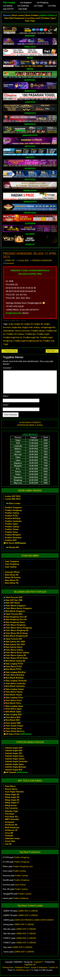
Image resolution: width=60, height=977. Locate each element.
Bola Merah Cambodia (15, 686)
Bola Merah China (13, 703)
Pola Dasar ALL (11, 817)
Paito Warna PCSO (14, 666)
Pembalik (9, 836)
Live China (52, 6)
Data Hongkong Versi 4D (16, 617)
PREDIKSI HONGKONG (42, 260)
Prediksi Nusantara (13, 538)
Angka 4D (38, 324)
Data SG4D (23, 9)
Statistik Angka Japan (14, 764)
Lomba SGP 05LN (12, 496)
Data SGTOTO (8, 9)
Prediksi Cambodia (13, 521)
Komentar (7, 368)
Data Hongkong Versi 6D (16, 619)
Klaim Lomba (14, 503)
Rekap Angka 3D (12, 797)
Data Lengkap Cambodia (16, 681)
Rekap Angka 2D (12, 794)
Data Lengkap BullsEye (16, 672)
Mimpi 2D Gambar (13, 577)
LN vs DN (9, 833)
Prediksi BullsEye (12, 518)
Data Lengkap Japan (14, 706)
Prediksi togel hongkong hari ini (27, 341)
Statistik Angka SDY (13, 753)
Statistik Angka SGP (13, 748)
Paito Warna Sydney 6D (16, 655)
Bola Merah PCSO (13, 669)
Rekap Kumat (10, 805)
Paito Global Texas (14, 728)
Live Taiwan (38, 6)
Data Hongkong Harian (15, 622)
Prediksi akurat (38, 330)
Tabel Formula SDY (14, 639)
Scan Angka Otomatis (14, 792)
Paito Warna (10, 786)
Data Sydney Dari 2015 (15, 644)
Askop (37, 327)
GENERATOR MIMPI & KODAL (30, 425)
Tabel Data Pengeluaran (14, 18)
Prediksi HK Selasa (15, 334)
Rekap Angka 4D (12, 800)
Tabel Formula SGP (14, 597)
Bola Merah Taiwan (14, 695)
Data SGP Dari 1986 (14, 600)
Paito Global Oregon (14, 726)
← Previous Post (9, 351)
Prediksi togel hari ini (12, 337)
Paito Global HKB (13, 723)
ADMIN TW (10, 260)
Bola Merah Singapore (15, 611)
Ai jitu (11, 324)
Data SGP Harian (13, 603)
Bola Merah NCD (13, 720)
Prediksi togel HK (31, 337)
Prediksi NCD (10, 540)
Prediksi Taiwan (12, 529)
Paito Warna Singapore (16, 606)
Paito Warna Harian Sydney (17, 652)
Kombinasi (9, 822)
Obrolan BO (14, 547)
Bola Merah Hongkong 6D (17, 636)
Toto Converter (11, 808)
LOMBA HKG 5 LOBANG (28, 911)
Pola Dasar (9, 814)
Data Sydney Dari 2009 (15, 642)
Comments (9, 263)
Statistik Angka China (14, 756)
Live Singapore (26, 2)
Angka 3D (28, 324)
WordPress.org (22, 970)
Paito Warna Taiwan (14, 692)
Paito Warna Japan (14, 709)
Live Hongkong (42, 2)
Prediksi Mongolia (13, 535)
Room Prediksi (32, 15)
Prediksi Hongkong (13, 510)
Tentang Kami (7, 967)
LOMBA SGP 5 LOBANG (28, 915)
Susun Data (10, 841)
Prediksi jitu (30, 334)
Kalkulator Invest (12, 838)
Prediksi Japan (11, 524)
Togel (5, 344)
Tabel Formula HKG (14, 614)
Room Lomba (18, 15)
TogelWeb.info (30, 965)
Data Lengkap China (14, 698)
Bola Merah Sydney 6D (15, 661)
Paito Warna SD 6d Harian (17, 658)
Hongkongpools (48, 327)
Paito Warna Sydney (14, 650)
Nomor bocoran (22, 330)
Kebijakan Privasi (22, 967)
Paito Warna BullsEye (15, 675)
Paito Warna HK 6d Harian (17, 633)
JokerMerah (8, 330)
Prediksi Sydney (12, 513)
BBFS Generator (12, 819)
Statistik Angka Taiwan (15, 759)
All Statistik (11, 772)
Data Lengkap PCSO (14, 664)
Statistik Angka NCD (13, 770)
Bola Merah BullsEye (15, 678)
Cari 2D (8, 844)
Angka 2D (18, 324)
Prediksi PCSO (11, 516)
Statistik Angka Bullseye (15, 767)
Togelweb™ (38, 962)
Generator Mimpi (12, 572)
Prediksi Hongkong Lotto (23, 866)
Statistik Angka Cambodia (16, 761)
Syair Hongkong (12, 564)
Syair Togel (30, 21)
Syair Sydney (10, 567)
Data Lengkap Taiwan (15, 689)
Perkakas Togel (48, 18)
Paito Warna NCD (13, 717)
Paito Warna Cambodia (15, 683)
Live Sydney (7, 6)
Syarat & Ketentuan (39, 967)
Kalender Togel (11, 811)
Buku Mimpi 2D (11, 575)
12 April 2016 (23, 260)
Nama (6, 396)
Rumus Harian (11, 789)
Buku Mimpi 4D (11, 583)
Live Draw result (33, 18)
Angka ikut (16, 327)
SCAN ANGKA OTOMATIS (30, 422)
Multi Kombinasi (12, 827)
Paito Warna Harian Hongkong (19, 628)
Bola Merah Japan (13, 712)
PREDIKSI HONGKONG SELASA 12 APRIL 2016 (30, 255)
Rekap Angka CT (12, 803)
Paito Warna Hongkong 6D (17, 630)
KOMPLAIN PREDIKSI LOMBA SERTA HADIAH (34, 920)
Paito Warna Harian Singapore (19, 608)
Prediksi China (11, 532)
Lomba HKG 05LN (12, 499)
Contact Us (53, 967)
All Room (10, 543)
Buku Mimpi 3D (11, 580)
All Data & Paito (13, 734)
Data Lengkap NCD (14, 714)
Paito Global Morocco (15, 731)
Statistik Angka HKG (13, 750)
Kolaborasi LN (11, 830)
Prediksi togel (43, 334)
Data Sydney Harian (14, 647)
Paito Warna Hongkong (16, 625)
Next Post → (52, 351)
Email (6, 405)
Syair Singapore (12, 561)
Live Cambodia (23, 6)
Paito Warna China (14, 700)
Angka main (27, 327)
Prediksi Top (48, 341)
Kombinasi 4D (11, 825)
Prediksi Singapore (13, 507)
